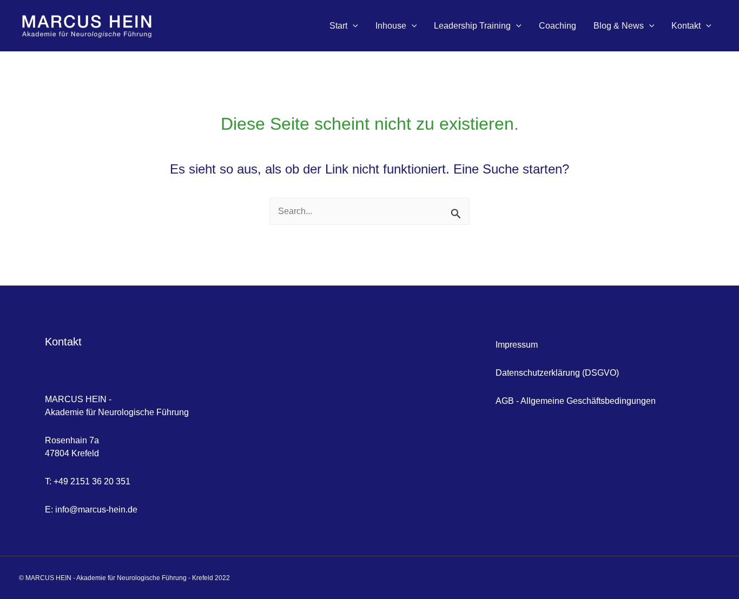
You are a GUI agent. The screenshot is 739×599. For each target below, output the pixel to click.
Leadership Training (472, 25)
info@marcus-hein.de (96, 509)
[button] (352, 26)
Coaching (557, 25)
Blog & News (618, 25)
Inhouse (390, 25)
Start (338, 25)
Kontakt (686, 25)
